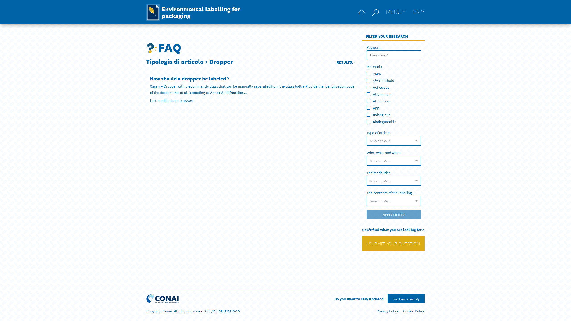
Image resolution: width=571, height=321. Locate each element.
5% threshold (383, 80)
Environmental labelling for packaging (200, 12)
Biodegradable (384, 121)
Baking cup (381, 114)
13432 (377, 73)
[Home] (361, 12)
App (376, 107)
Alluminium (382, 94)
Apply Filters (394, 214)
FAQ (169, 47)
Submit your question (394, 243)
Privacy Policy (388, 310)
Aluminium (381, 100)
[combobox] (394, 140)
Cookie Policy (414, 310)
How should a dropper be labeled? (189, 78)
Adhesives (381, 87)
